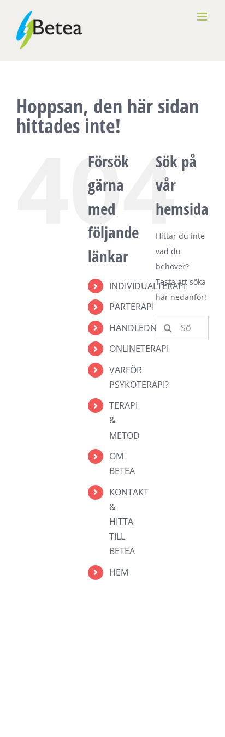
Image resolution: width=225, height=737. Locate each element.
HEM (118, 572)
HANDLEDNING (140, 328)
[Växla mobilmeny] (203, 16)
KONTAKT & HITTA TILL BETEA (129, 522)
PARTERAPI (131, 307)
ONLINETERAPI (139, 349)
